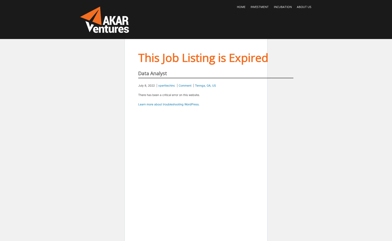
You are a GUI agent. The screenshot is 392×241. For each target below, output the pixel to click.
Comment (185, 85)
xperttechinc (166, 85)
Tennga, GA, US (205, 85)
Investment (260, 7)
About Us (304, 7)
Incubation (283, 7)
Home (241, 7)
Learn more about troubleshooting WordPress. (168, 104)
